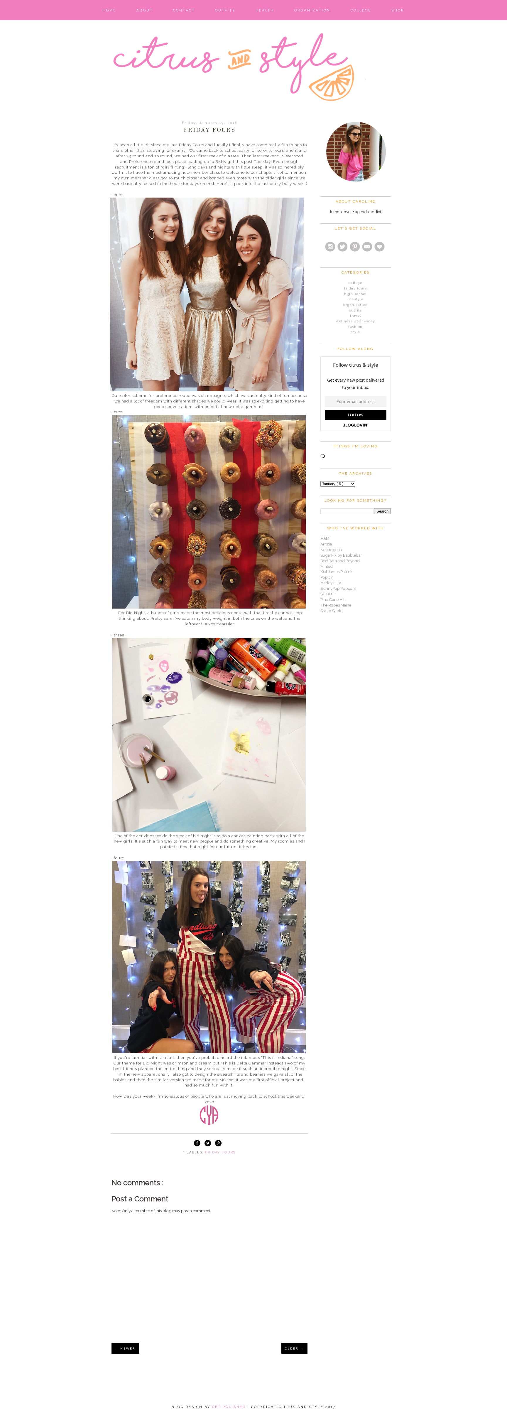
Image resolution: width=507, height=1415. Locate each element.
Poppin (327, 577)
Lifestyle (356, 299)
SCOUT (327, 594)
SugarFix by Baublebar (341, 555)
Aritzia (326, 544)
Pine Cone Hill (333, 599)
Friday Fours (220, 1152)
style (355, 332)
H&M (324, 538)
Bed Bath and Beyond (340, 560)
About (144, 10)
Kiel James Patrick (336, 571)
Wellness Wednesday (355, 321)
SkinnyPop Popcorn (338, 588)
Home (109, 10)
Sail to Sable (331, 610)
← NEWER (125, 1348)
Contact (184, 10)
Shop (397, 10)
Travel (355, 316)
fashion (355, 327)
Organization (312, 10)
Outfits (225, 10)
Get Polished (230, 1407)
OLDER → (294, 1348)
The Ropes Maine (335, 605)
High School (355, 294)
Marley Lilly (330, 582)
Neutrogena (331, 549)
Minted (326, 566)
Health (265, 10)
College (361, 10)
